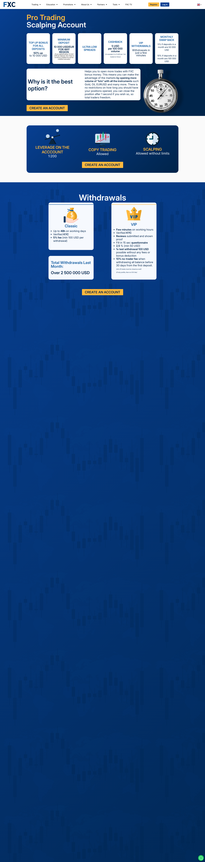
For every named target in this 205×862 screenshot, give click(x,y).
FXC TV (128, 4)
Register (153, 4)
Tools (115, 4)
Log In (165, 4)
